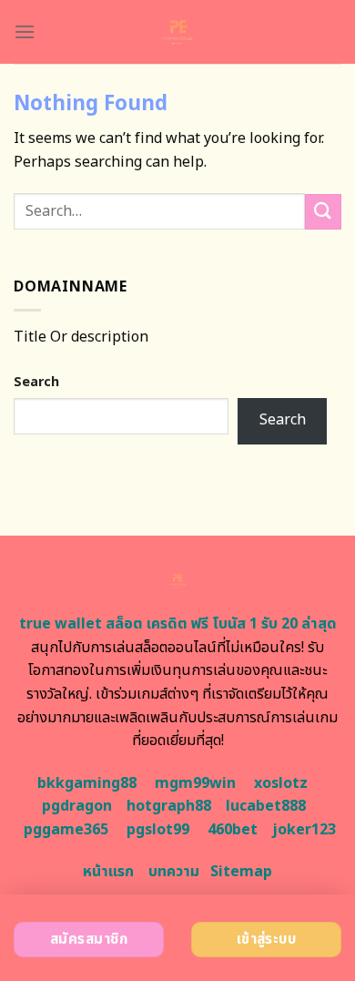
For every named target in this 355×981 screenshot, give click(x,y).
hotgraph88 (169, 806)
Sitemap (241, 872)
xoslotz (281, 783)
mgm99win (195, 783)
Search (36, 382)
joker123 (304, 830)
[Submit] (323, 212)
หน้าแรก (108, 872)
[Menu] (25, 31)
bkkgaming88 (87, 783)
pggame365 (66, 830)
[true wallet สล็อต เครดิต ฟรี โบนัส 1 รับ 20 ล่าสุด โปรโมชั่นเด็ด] (178, 32)
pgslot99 (158, 830)
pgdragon (77, 806)
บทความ (173, 872)
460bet (233, 830)
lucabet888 (266, 806)
